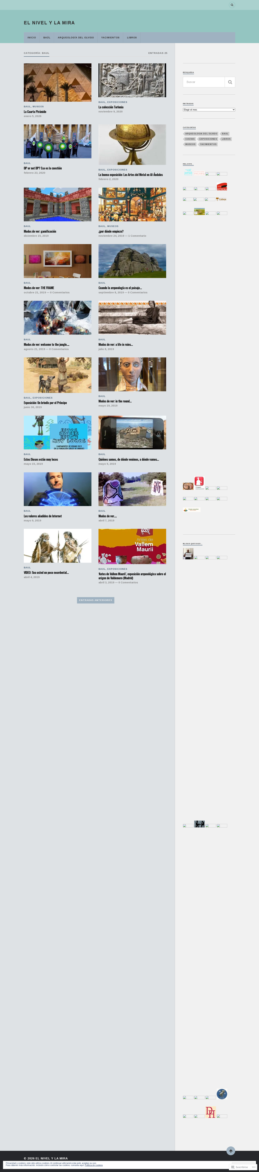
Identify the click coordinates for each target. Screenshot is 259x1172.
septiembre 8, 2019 (111, 292)
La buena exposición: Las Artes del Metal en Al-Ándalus (130, 175)
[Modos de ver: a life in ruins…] (132, 318)
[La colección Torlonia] (132, 80)
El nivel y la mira (49, 22)
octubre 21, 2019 (35, 292)
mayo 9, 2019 (107, 463)
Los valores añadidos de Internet (43, 516)
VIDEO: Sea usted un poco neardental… (46, 572)
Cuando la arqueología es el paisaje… (120, 288)
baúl (46, 37)
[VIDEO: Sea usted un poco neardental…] (57, 546)
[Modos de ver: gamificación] (57, 205)
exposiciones (117, 102)
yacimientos (110, 37)
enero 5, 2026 (32, 116)
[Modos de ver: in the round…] (132, 374)
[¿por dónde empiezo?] (132, 205)
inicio (31, 37)
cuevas (190, 139)
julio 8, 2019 (106, 349)
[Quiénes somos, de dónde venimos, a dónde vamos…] (132, 433)
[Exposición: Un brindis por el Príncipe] (57, 375)
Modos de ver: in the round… (114, 401)
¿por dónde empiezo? (111, 231)
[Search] (232, 5)
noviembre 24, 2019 (111, 235)
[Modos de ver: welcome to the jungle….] (57, 318)
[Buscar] (230, 82)
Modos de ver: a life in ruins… (115, 344)
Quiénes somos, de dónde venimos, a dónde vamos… (128, 459)
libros (132, 37)
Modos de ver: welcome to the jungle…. (46, 344)
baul (27, 106)
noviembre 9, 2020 (110, 111)
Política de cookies (94, 1165)
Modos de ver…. (107, 516)
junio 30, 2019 (33, 407)
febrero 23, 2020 (34, 172)
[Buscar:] (209, 82)
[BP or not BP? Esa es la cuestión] (57, 141)
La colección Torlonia (110, 107)
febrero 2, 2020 (108, 179)
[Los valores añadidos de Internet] (57, 489)
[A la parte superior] (230, 1150)
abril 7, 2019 (106, 520)
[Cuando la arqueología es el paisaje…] (132, 261)
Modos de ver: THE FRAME (39, 288)
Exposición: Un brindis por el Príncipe (45, 403)
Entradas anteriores (95, 600)
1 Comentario (137, 235)
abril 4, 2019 (32, 577)
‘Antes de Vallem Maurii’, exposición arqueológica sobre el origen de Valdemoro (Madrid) (132, 576)
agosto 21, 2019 (34, 349)
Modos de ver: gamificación (40, 231)
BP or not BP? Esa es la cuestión (43, 168)
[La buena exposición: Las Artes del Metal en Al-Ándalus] (132, 144)
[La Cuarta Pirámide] (57, 82)
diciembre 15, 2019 (36, 235)
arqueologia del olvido (201, 134)
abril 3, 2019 (106, 582)
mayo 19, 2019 (108, 405)
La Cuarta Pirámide (35, 111)
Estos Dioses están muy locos (41, 459)
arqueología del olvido (76, 37)
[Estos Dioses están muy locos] (57, 433)
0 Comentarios (60, 292)
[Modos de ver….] (132, 489)
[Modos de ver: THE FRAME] (57, 261)
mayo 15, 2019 (33, 463)
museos (38, 106)
